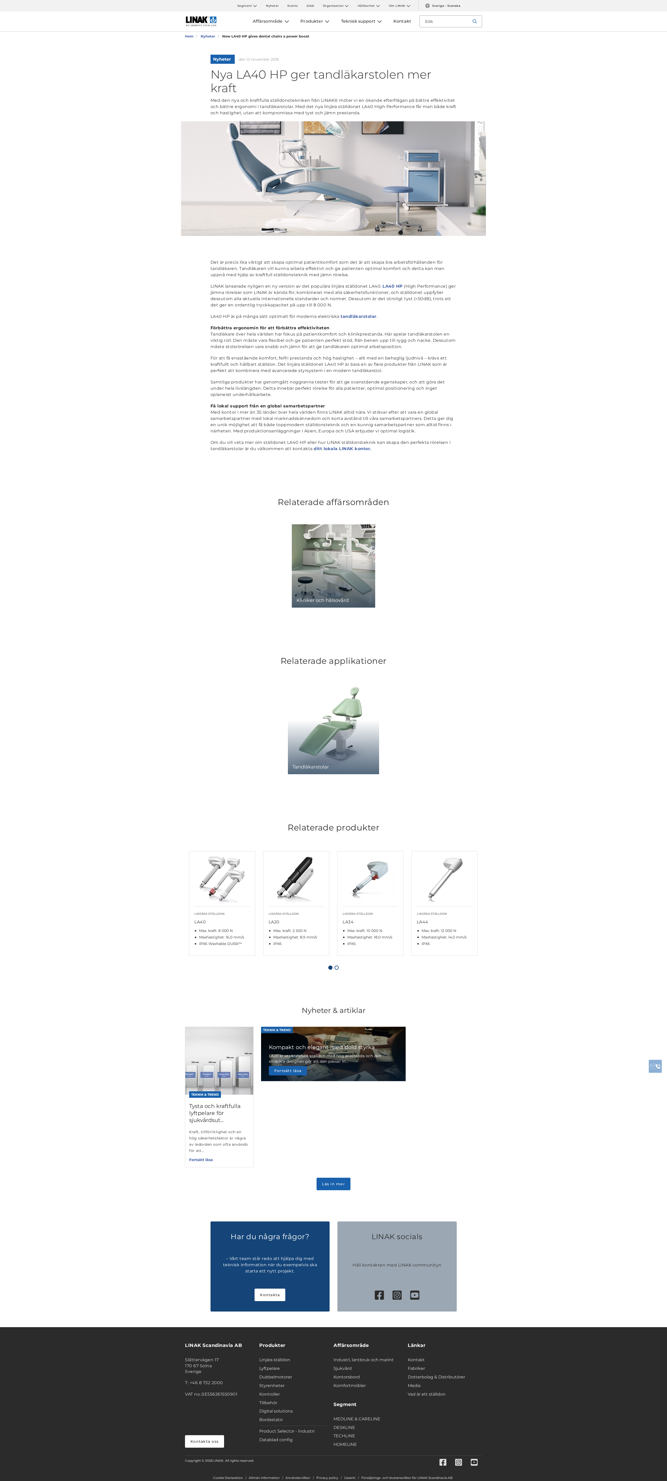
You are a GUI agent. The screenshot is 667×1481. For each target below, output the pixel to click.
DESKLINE (344, 1427)
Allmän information (264, 1478)
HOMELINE (345, 1444)
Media (414, 1385)
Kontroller (269, 1394)
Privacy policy (327, 1478)
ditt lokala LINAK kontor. (342, 448)
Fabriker (416, 1368)
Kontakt (416, 1359)
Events (292, 6)
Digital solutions (276, 1411)
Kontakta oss (204, 1441)
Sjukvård (343, 1368)
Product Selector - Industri (286, 1431)
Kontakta (270, 1295)
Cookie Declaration (228, 1478)
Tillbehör (268, 1402)
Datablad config (276, 1439)
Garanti (349, 1478)
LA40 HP (392, 286)
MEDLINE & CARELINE (357, 1418)
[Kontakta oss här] (655, 1066)
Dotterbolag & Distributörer (436, 1377)
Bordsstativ (271, 1419)
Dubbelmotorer (275, 1377)
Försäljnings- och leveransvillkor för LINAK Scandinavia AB (407, 1478)
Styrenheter (272, 1385)
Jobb (310, 6)
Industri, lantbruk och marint (364, 1359)
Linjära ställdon (274, 1359)
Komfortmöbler (350, 1385)
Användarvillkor (298, 1478)
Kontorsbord (347, 1377)
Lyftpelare (269, 1368)
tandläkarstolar (358, 316)
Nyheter (272, 6)
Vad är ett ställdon (427, 1394)
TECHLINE (344, 1435)
